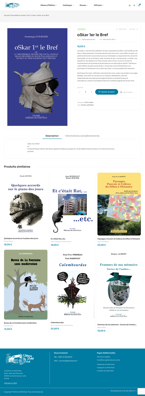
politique (90, 105)
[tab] (52, 136)
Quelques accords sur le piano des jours (21, 238)
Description (52, 136)
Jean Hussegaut (56, 241)
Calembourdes (57, 322)
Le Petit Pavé (22, 392)
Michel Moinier (66, 241)
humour (83, 105)
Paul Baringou (8, 326)
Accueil (7, 15)
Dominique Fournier (88, 39)
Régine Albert (101, 327)
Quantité (80, 87)
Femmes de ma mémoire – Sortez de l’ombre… (117, 325)
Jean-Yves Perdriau (57, 325)
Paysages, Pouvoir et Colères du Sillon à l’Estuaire (118, 239)
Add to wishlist (127, 92)
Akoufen (137, 391)
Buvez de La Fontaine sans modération (20, 323)
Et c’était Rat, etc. (58, 239)
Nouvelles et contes (18, 15)
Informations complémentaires (82, 136)
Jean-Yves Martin (103, 241)
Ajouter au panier (108, 92)
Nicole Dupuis (8, 241)
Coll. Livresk (31, 15)
